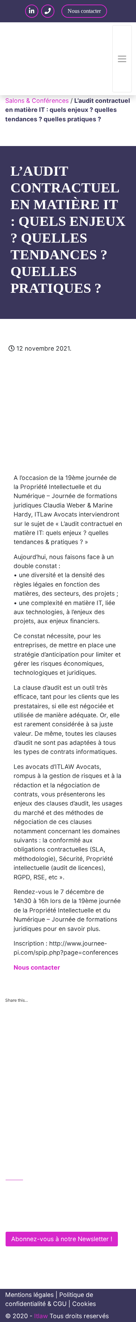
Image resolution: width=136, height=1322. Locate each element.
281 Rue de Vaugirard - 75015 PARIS (63, 1219)
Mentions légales (29, 1294)
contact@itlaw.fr (36, 1205)
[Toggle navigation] (122, 58)
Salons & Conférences (37, 100)
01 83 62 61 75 (34, 1190)
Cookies (84, 1303)
